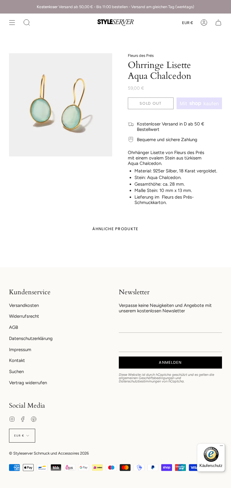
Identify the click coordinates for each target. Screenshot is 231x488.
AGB (13, 327)
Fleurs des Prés (141, 55)
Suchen (16, 371)
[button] (26, 23)
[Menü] (221, 447)
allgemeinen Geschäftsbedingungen (146, 378)
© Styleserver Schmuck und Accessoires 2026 (49, 453)
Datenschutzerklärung (31, 338)
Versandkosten (24, 305)
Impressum (20, 349)
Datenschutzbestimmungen (140, 381)
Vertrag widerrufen (28, 382)
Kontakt (17, 360)
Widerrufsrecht (24, 316)
